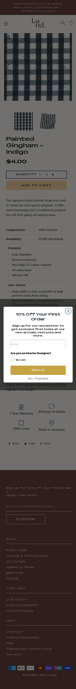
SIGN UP (38, 370)
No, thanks (38, 378)
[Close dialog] (68, 311)
